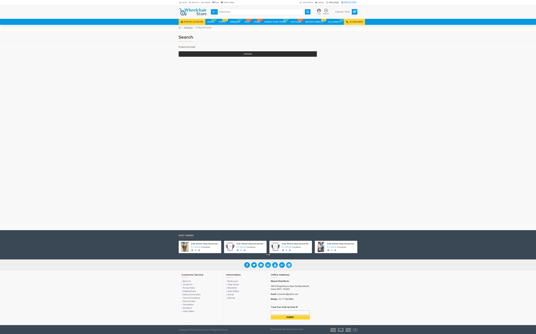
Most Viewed (186, 235)
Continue (248, 54)
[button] (266, 254)
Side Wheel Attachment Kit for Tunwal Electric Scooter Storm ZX (296, 244)
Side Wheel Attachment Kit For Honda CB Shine (205, 244)
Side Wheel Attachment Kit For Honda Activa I (341, 244)
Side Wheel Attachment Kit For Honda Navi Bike (250, 244)
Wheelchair (188, 28)
